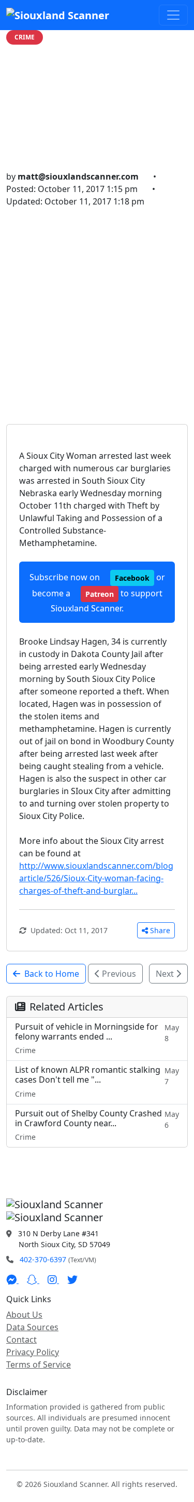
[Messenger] (12, 1280)
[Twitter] (72, 1280)
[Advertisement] (97, 310)
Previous (118, 973)
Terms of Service (38, 1364)
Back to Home (51, 973)
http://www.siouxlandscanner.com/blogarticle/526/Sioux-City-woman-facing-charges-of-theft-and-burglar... (96, 878)
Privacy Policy (32, 1352)
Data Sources (32, 1327)
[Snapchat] (33, 1280)
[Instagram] (53, 1280)
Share (160, 930)
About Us (24, 1314)
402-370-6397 (43, 1259)
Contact (21, 1339)
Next (166, 973)
